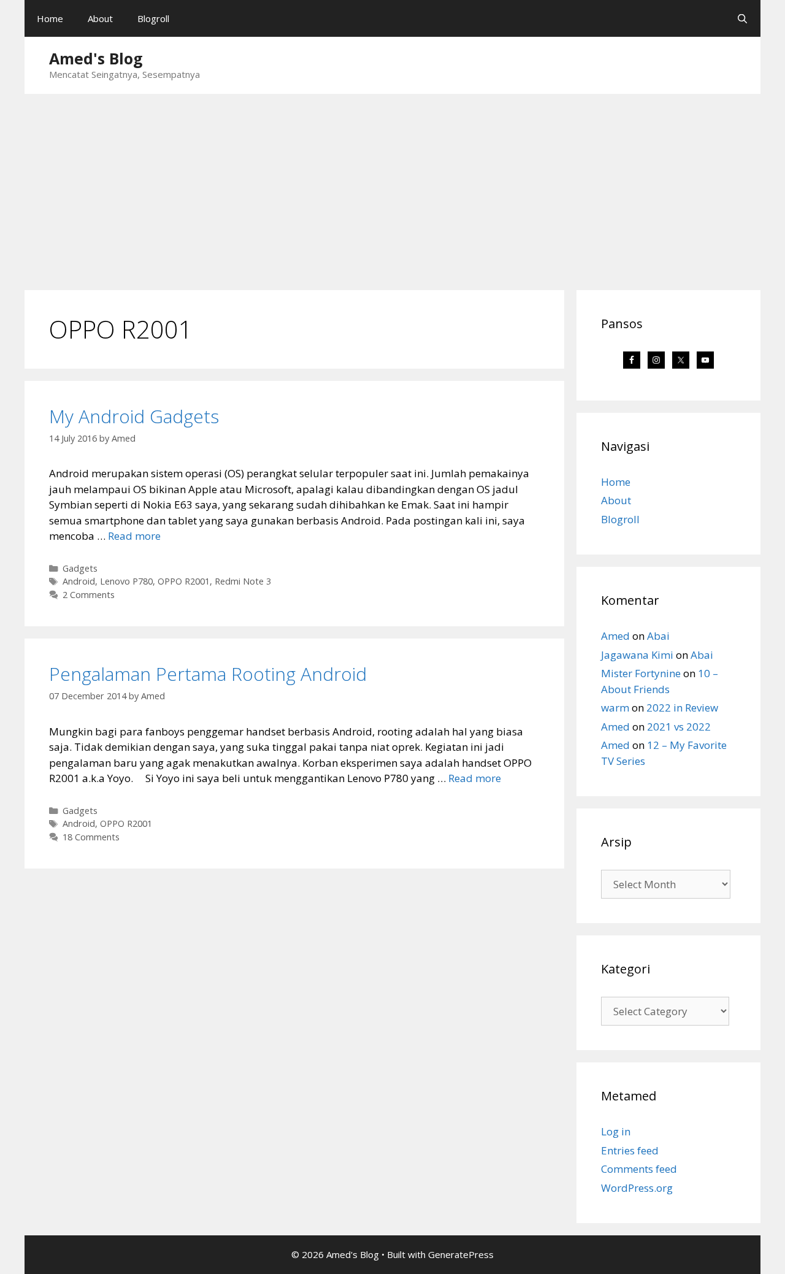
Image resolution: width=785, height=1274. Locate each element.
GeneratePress (461, 1254)
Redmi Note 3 (243, 581)
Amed (615, 636)
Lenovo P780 (126, 581)
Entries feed (630, 1150)
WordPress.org (637, 1188)
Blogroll (153, 18)
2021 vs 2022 (679, 727)
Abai (658, 636)
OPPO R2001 (184, 581)
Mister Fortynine (641, 673)
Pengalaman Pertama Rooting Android (208, 673)
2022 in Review (682, 707)
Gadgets (80, 568)
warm (615, 707)
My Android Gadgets (134, 416)
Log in (615, 1131)
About (100, 18)
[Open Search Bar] (742, 18)
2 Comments (89, 595)
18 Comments (91, 837)
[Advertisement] (392, 186)
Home (50, 18)
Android (79, 581)
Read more (134, 536)
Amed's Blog (96, 58)
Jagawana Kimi (637, 655)
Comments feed (639, 1169)
